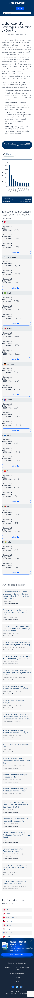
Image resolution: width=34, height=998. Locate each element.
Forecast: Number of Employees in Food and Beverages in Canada (16, 657)
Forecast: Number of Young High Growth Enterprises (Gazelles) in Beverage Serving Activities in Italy (16, 716)
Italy (7, 910)
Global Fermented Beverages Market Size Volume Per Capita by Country (16, 835)
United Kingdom (11, 917)
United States (10, 933)
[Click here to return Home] (17, 2)
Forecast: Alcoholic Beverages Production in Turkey (15, 776)
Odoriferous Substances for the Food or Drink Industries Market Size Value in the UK (15, 804)
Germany (9, 921)
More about (17, 145)
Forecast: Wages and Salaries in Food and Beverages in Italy (15, 820)
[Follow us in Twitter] (17, 987)
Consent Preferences (17, 982)
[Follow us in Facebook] (13, 987)
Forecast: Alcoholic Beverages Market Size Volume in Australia (15, 687)
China (8, 937)
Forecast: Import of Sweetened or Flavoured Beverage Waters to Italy (16, 612)
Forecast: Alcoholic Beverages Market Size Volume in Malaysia (15, 731)
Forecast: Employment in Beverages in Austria (13, 850)
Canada (8, 925)
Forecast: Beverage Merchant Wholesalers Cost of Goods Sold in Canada (16, 760)
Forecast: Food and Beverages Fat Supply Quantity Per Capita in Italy (16, 643)
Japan (8, 929)
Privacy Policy (17, 977)
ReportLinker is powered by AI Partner (17, 968)
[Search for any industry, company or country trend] (5, 13)
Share (8, 154)
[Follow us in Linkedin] (21, 987)
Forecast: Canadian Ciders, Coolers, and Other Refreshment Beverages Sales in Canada (17, 628)
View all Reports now (17, 955)
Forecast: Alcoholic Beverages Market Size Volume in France (15, 790)
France (8, 914)
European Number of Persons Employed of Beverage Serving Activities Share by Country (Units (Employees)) (16, 595)
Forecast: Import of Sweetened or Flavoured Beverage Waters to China (16, 867)
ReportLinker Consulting (17, 963)
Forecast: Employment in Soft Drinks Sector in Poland (14, 882)
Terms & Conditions (17, 973)
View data (16, 252)
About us (17, 959)
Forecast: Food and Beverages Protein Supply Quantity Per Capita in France (17, 672)
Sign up (20, 8)
